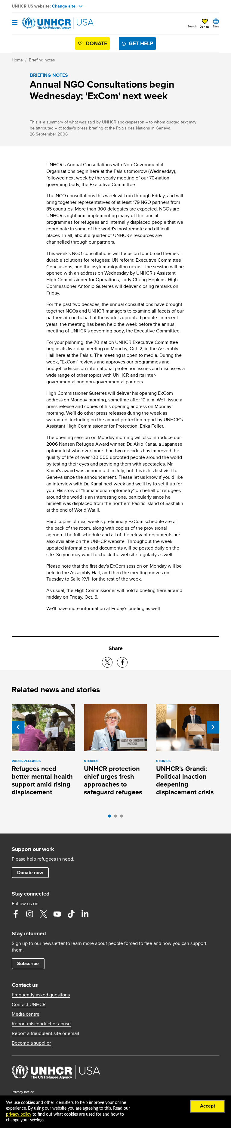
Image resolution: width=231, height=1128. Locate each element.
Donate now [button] (30, 872)
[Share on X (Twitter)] (107, 662)
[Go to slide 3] (123, 818)
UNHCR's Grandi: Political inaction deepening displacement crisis (185, 780)
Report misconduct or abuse (41, 1023)
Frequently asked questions (41, 995)
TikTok (71, 914)
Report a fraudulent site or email (45, 1033)
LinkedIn (85, 914)
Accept (207, 1106)
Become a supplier (31, 1043)
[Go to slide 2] (117, 818)
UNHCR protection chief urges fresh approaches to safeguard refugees (113, 780)
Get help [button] (141, 43)
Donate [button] (205, 26)
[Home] (42, 23)
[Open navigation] (14, 23)
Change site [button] (63, 6)
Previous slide (18, 727)
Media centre (25, 1014)
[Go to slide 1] (111, 818)
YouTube (57, 914)
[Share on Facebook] (122, 662)
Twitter (43, 914)
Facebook (16, 914)
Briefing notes (42, 60)
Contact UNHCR (29, 1004)
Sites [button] (216, 26)
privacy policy (18, 1114)
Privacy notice (23, 1091)
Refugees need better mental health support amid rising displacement (42, 780)
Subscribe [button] (28, 963)
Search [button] (192, 26)
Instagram (29, 914)
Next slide (213, 727)
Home (17, 60)
